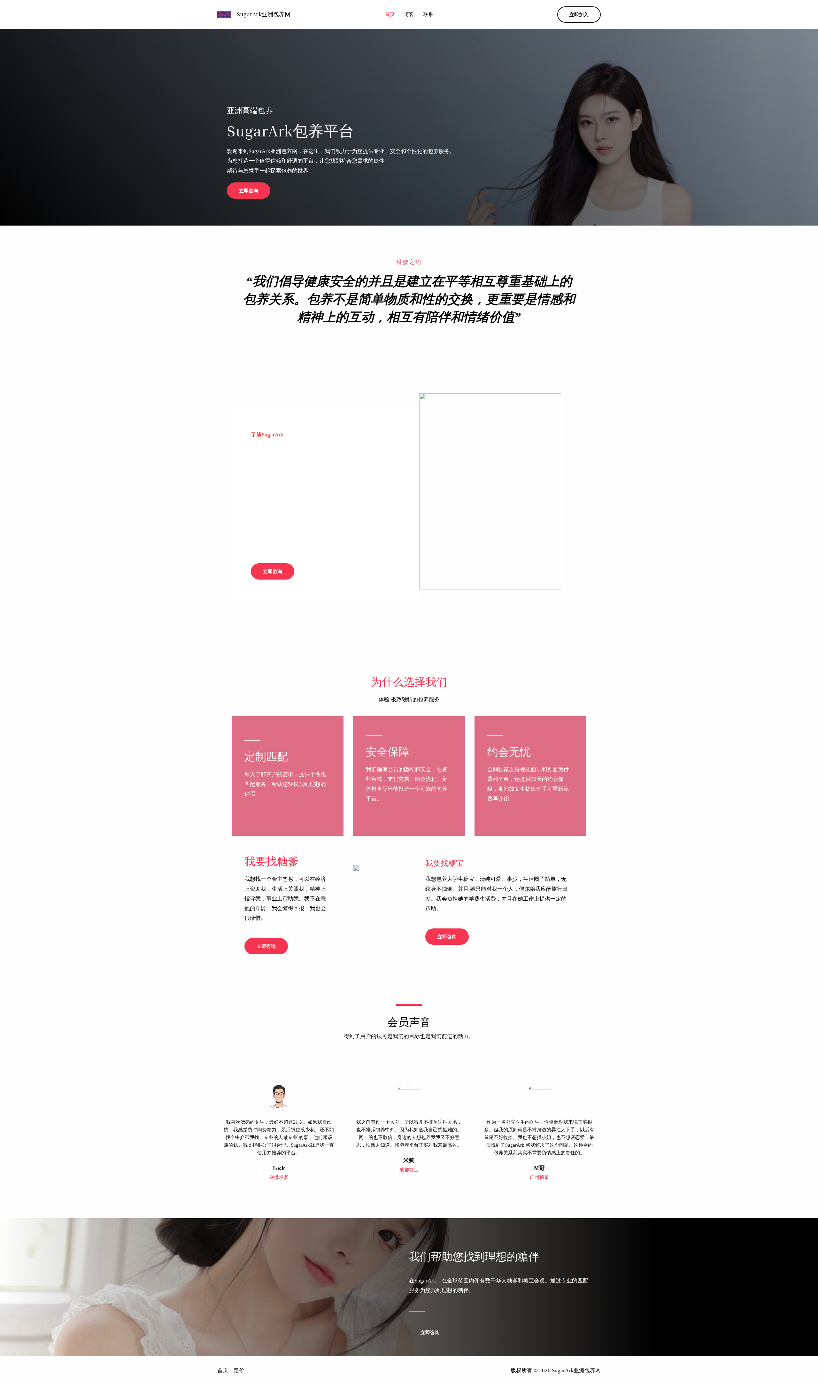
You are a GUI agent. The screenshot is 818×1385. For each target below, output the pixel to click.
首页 (390, 14)
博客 (409, 14)
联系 (428, 14)
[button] (579, 14)
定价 (239, 1370)
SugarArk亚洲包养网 (263, 14)
